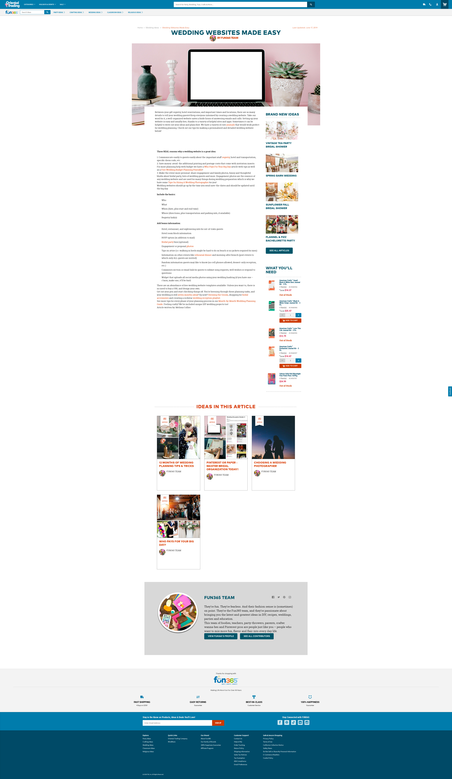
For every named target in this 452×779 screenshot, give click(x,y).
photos (190, 246)
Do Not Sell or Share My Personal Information (279, 751)
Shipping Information (242, 751)
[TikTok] (293, 722)
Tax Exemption (239, 758)
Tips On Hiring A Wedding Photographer (188, 182)
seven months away (188, 294)
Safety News (267, 748)
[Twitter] (278, 597)
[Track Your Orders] (424, 4)
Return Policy (239, 748)
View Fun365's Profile (221, 636)
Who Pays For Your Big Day (217, 166)
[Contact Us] (430, 4)
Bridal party (168, 242)
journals (230, 124)
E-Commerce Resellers (271, 755)
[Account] (437, 4)
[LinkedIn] (300, 722)
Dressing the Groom (218, 294)
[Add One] (298, 315)
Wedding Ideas (152, 28)
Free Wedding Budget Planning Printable (181, 169)
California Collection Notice (273, 745)
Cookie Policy (268, 758)
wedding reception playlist (206, 298)
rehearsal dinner (203, 254)
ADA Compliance (240, 761)
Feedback (450, 391)
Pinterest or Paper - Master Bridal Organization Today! (222, 466)
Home (140, 28)
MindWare (171, 742)
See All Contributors (257, 636)
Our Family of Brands (208, 742)
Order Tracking (239, 745)
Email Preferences (240, 764)
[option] (178, 453)
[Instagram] (289, 597)
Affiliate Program (207, 748)
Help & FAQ (238, 742)
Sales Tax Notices (240, 755)
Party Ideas (147, 738)
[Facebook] (273, 597)
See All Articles (279, 251)
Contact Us (238, 738)
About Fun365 (206, 738)
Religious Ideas (148, 751)
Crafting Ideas (148, 742)
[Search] (311, 4)
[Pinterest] (284, 597)
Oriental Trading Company (177, 738)
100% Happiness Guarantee (211, 745)
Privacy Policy (268, 738)
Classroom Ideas (149, 748)
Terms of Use (267, 742)
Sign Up (218, 723)
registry (226, 157)
